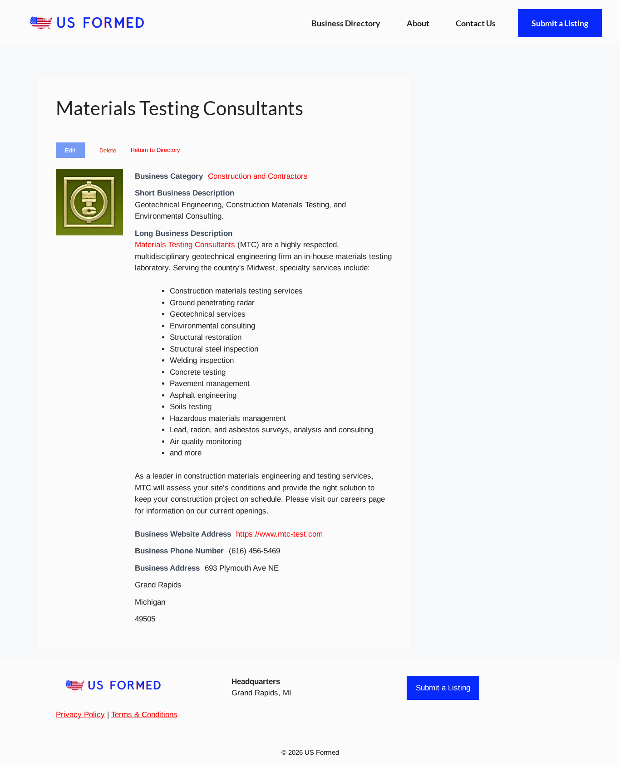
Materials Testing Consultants (185, 244)
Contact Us (476, 23)
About (418, 23)
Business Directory (345, 23)
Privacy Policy (80, 714)
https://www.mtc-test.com (279, 534)
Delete (107, 150)
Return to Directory (155, 150)
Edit (70, 150)
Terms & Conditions (144, 714)
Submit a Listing (559, 23)
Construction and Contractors (258, 176)
